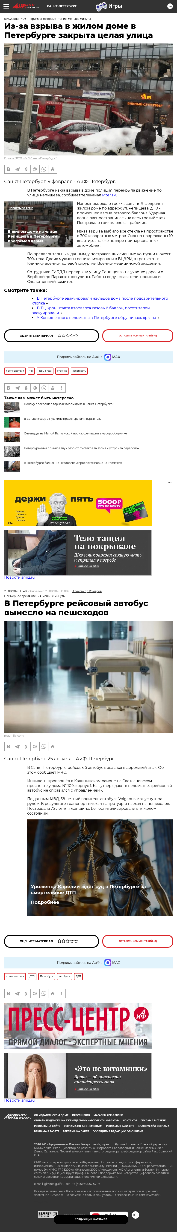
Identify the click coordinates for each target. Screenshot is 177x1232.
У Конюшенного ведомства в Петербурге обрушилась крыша (96, 318)
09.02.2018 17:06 (15, 18)
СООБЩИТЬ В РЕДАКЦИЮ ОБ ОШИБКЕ (118, 1131)
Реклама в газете (153, 1120)
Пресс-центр (81, 1115)
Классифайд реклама (153, 1126)
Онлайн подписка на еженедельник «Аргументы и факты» (76, 1120)
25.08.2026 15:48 (15, 591)
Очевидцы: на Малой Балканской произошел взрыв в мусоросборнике (75, 433)
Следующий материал (91, 1219)
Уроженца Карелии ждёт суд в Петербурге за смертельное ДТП (88, 889)
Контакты (130, 1120)
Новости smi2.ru (19, 577)
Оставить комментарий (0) (138, 335)
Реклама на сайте (47, 1126)
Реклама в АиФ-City (120, 1126)
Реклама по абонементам (83, 1126)
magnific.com (14, 735)
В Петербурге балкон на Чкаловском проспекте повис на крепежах (73, 463)
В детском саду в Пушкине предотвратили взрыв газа (62, 418)
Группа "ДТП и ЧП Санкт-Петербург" (30, 158)
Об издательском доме (51, 1115)
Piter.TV (109, 195)
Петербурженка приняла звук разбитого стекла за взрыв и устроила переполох (81, 448)
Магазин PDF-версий (108, 1115)
